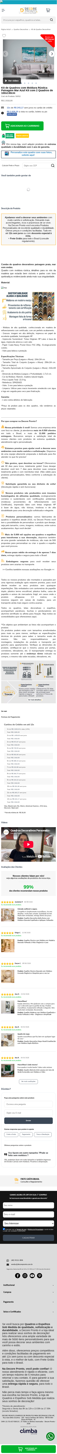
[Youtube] (32, 1278)
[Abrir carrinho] (50, 10)
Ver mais (4, 711)
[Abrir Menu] (3, 10)
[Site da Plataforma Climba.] (28, 1430)
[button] (21, 83)
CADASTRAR (28, 1238)
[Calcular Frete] (52, 165)
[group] (28, 1180)
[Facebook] (17, 1278)
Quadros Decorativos (21, 29)
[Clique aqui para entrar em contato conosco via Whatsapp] (50, 1436)
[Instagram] (24, 1278)
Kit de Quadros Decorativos (41, 29)
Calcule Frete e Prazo (10, 165)
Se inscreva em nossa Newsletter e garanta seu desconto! (28, 1198)
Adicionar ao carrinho (24, 126)
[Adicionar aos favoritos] (4, 35)
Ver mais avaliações (28, 1081)
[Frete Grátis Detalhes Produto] (22, 136)
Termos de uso (21, 1229)
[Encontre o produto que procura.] (51, 20)
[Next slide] (52, 54)
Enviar (28, 1121)
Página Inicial (6, 29)
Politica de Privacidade (35, 1229)
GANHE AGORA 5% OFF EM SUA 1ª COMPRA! (28, 1195)
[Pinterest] (39, 1278)
